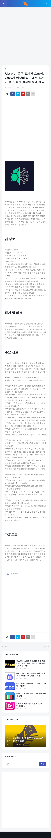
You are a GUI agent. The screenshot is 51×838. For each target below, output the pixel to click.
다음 (5, 646)
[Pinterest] (23, 94)
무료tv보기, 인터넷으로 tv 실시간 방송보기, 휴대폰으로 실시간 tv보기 (30, 674)
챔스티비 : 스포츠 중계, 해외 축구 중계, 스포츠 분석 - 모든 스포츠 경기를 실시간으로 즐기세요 (31, 663)
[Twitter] (18, 94)
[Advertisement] (25, 36)
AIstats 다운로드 (11, 574)
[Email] (28, 94)
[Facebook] (12, 94)
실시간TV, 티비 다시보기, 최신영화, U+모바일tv (29, 704)
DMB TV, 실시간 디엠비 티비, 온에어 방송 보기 (31, 694)
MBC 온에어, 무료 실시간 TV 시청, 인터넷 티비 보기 (31, 684)
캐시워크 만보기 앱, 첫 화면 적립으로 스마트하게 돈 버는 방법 (25, 739)
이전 (45, 646)
